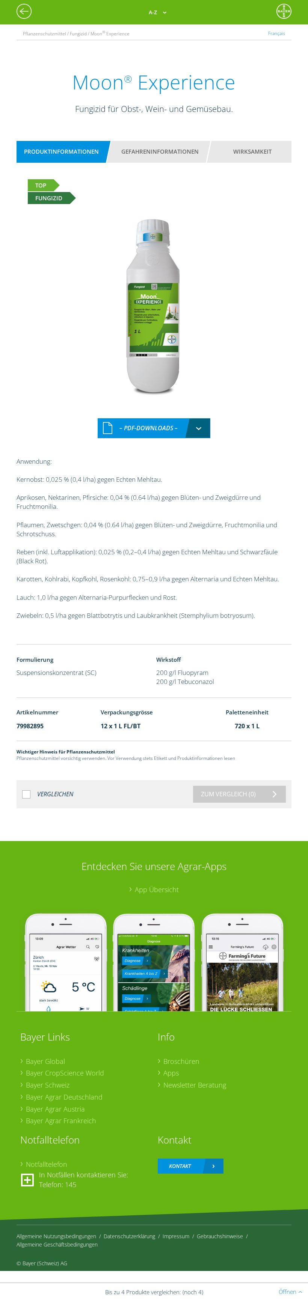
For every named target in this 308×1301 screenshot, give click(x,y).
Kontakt (180, 1165)
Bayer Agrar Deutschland (64, 1096)
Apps (171, 1072)
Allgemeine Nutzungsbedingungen (56, 1236)
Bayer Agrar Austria (55, 1108)
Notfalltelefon (46, 1164)
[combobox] (154, 428)
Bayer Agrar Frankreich (61, 1120)
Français (276, 33)
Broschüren (181, 1061)
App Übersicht (157, 889)
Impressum (176, 1236)
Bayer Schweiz (47, 1084)
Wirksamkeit (252, 151)
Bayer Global (45, 1061)
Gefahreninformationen (160, 151)
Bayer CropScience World (65, 1072)
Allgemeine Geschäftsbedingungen (57, 1244)
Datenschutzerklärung (129, 1236)
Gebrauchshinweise (220, 1236)
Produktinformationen (61, 151)
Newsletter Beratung (194, 1084)
